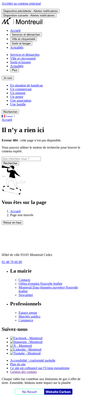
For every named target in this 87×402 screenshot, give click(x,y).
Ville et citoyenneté (23, 58)
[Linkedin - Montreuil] (25, 349)
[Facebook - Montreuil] (26, 338)
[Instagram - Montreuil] (26, 342)
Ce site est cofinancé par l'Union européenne (39, 368)
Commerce (26, 320)
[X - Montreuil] (21, 345)
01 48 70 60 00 (12, 262)
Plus (14, 70)
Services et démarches (24, 54)
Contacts (24, 280)
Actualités (16, 47)
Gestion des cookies (23, 372)
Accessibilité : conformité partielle (32, 360)
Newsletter (26, 295)
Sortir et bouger (20, 62)
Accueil (15, 30)
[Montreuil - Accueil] (22, 23)
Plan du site (18, 364)
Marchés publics (29, 316)
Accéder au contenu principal (21, 3)
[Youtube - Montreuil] (25, 353)
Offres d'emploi (40, 283)
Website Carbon (58, 392)
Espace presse (28, 312)
